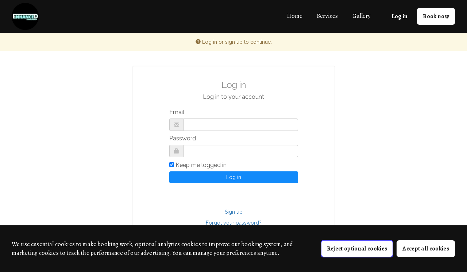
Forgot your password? (234, 223)
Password (182, 138)
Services (327, 16)
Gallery (361, 16)
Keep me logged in (201, 165)
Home (294, 16)
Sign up (234, 212)
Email (176, 112)
